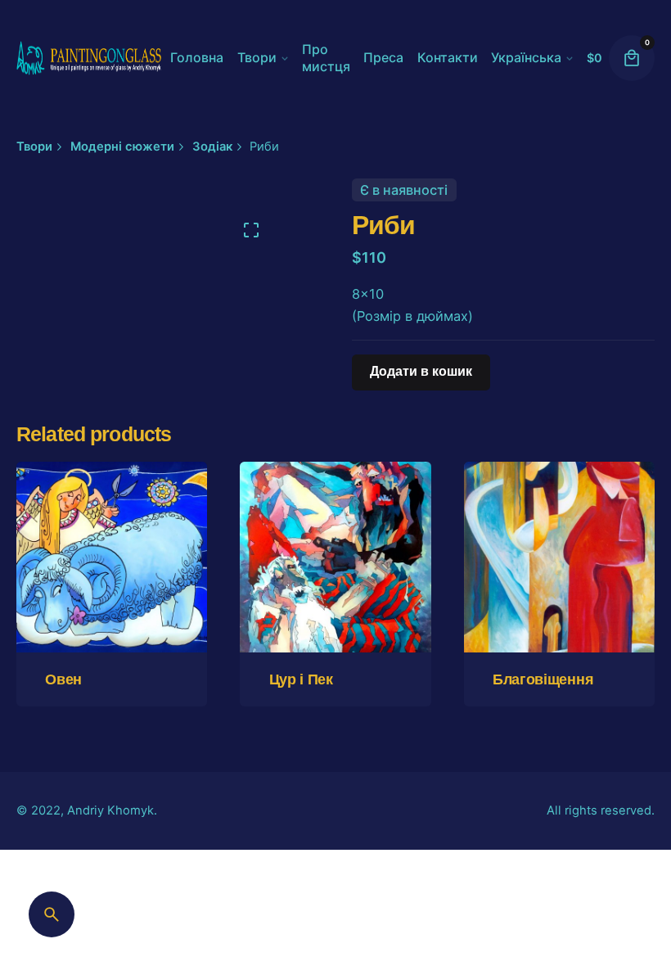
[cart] (632, 58)
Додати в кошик (112, 614)
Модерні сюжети (466, 912)
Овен (63, 679)
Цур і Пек (301, 679)
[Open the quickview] (68, 511)
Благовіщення (543, 679)
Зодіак (391, 912)
